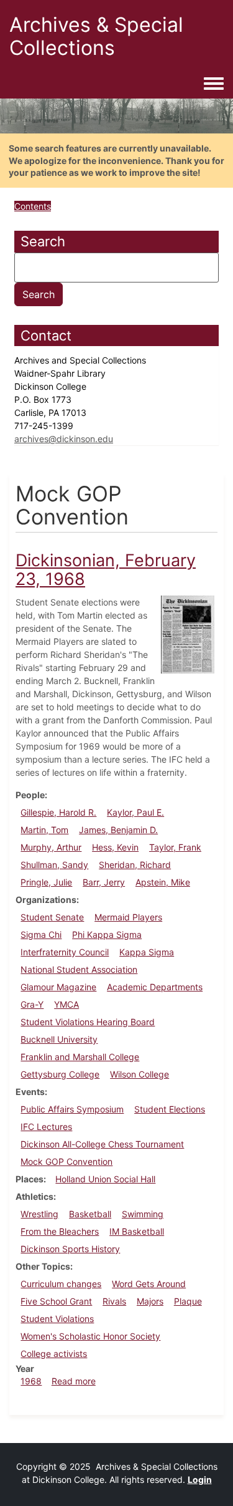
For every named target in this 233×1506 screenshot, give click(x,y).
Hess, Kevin (115, 847)
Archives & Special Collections (96, 36)
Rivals (114, 1301)
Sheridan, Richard (135, 864)
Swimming (142, 1214)
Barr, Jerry (104, 882)
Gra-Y (32, 1004)
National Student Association (79, 969)
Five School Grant (56, 1301)
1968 (31, 1381)
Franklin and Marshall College (80, 1056)
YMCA (66, 1004)
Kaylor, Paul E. (135, 812)
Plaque (188, 1301)
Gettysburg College (60, 1074)
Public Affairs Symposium (72, 1109)
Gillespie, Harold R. (58, 812)
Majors (150, 1301)
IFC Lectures (46, 1126)
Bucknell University (59, 1039)
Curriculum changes (61, 1283)
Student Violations (57, 1318)
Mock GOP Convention (66, 1161)
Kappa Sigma (146, 952)
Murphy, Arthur (51, 847)
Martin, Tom (44, 829)
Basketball (90, 1214)
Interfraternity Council (65, 952)
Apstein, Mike (162, 882)
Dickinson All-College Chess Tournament (102, 1144)
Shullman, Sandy (54, 864)
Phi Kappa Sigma (107, 934)
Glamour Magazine (58, 987)
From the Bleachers (60, 1231)
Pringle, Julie (46, 882)
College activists (54, 1353)
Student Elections (169, 1109)
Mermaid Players (128, 917)
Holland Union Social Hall (105, 1179)
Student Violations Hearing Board (88, 1021)
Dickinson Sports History (70, 1248)
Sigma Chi (41, 934)
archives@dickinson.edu (63, 438)
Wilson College (139, 1074)
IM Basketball (136, 1231)
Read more (74, 1381)
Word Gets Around (149, 1283)
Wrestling (39, 1214)
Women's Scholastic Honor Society (90, 1336)
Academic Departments (155, 987)
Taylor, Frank (175, 847)
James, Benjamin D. (118, 829)
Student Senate (52, 917)
